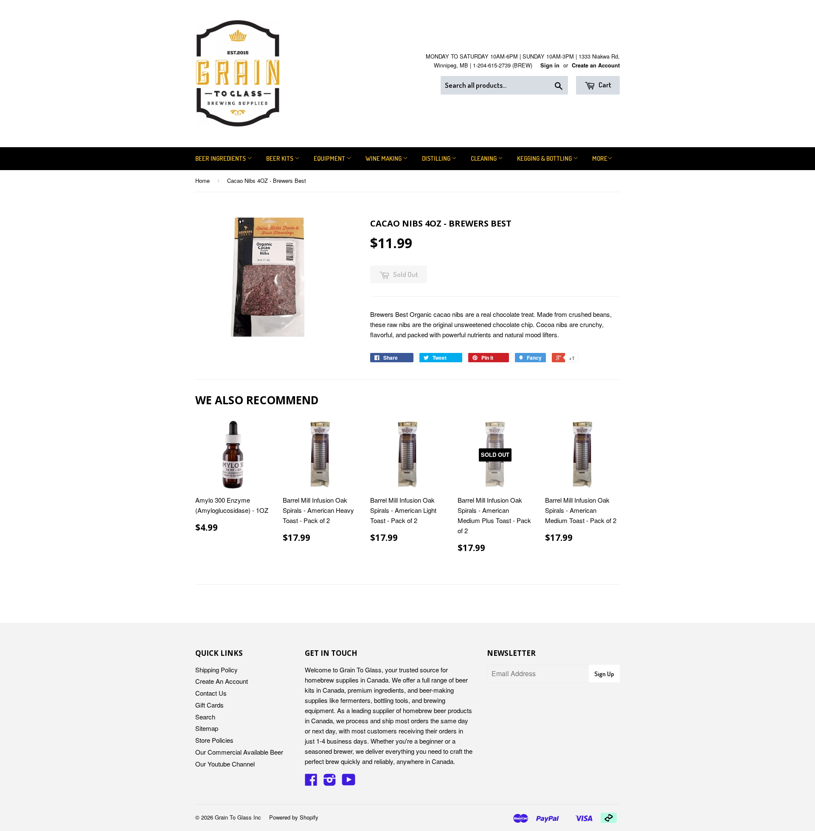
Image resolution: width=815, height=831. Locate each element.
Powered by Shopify (293, 817)
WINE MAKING (384, 158)
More (599, 158)
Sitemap (206, 728)
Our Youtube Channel (225, 763)
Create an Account (596, 65)
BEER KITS (280, 158)
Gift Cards (209, 704)
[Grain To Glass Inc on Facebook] (311, 782)
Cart (604, 84)
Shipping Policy (216, 669)
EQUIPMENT (330, 158)
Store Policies (214, 740)
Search (205, 716)
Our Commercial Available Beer (239, 751)
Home (202, 180)
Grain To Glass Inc (238, 817)
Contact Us (211, 692)
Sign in (549, 65)
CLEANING (484, 158)
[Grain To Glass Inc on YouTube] (348, 782)
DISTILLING (437, 158)
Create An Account (221, 681)
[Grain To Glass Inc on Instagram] (329, 782)
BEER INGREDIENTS (221, 158)
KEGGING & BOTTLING (545, 158)
